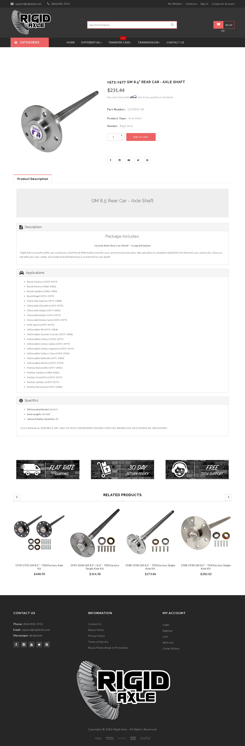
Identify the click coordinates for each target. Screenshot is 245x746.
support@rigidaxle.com (28, 3)
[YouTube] (129, 160)
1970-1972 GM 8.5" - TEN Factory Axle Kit (39, 567)
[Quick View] (46, 538)
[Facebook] (110, 160)
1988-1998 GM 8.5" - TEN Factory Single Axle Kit (150, 567)
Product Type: (117, 118)
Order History (171, 648)
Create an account (223, 3)
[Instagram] (119, 160)
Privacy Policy (96, 635)
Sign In (204, 3)
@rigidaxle (35, 635)
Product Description (32, 178)
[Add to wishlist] (39, 538)
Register (168, 630)
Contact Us (94, 624)
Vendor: (112, 126)
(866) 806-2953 (60, 3)
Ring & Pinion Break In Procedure (108, 647)
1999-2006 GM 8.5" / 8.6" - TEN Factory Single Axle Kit (94, 567)
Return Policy (96, 629)
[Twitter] (138, 160)
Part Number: (116, 109)
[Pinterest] (147, 160)
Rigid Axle (120, 729)
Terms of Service (98, 641)
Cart (165, 636)
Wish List (168, 642)
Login (166, 624)
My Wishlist (175, 3)
